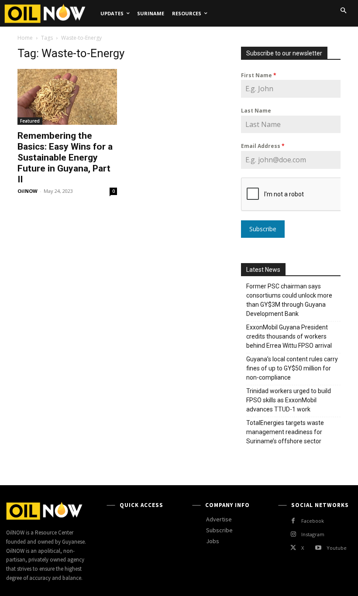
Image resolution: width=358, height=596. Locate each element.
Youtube (337, 548)
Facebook (312, 520)
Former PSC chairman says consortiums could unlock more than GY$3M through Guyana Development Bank (289, 300)
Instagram (312, 534)
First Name (258, 75)
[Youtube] (318, 547)
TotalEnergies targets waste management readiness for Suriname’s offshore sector (285, 432)
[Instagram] (293, 534)
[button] (343, 10)
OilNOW (27, 191)
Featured (30, 121)
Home (25, 37)
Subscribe (262, 229)
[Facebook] (293, 520)
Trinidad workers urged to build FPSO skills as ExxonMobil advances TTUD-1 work (288, 400)
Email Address (263, 146)
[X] (293, 547)
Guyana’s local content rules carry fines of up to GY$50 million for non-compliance (292, 368)
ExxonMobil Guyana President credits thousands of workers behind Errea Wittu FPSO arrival (289, 336)
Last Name (256, 110)
